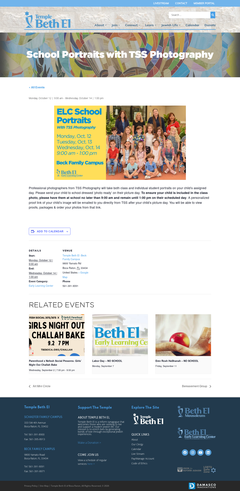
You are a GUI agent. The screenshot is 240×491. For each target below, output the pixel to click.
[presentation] (57, 335)
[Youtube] (200, 452)
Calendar (192, 25)
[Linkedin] (208, 452)
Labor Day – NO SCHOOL (107, 361)
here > (91, 463)
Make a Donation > (89, 443)
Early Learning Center (41, 285)
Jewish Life (169, 25)
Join (115, 25)
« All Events (37, 87)
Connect (131, 25)
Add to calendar (50, 231)
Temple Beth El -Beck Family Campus (74, 257)
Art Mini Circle (41, 386)
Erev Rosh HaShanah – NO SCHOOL (177, 361)
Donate (210, 25)
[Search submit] (212, 15)
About (99, 25)
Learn (149, 25)
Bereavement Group (195, 386)
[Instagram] (193, 452)
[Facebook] (185, 452)
